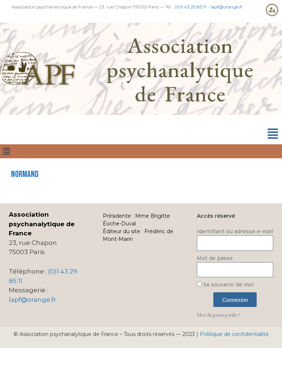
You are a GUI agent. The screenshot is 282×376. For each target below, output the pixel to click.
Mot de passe (215, 258)
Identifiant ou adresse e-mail (235, 231)
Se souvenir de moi (228, 284)
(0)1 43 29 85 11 (190, 7)
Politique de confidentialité (234, 334)
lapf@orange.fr (226, 7)
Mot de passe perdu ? (218, 314)
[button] (273, 134)
